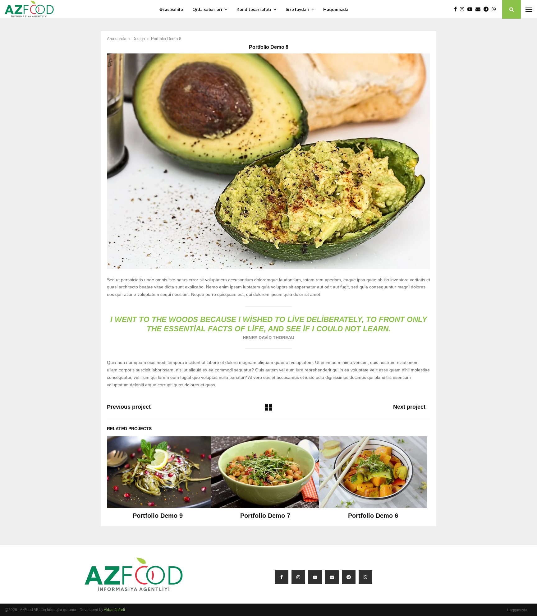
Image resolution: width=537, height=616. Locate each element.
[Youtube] (471, 9)
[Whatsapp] (495, 9)
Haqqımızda (335, 9)
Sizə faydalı (297, 9)
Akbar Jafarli (114, 610)
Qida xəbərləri (207, 9)
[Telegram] (488, 9)
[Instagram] (463, 9)
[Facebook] (457, 9)
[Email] (479, 9)
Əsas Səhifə (171, 9)
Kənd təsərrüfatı (253, 9)
